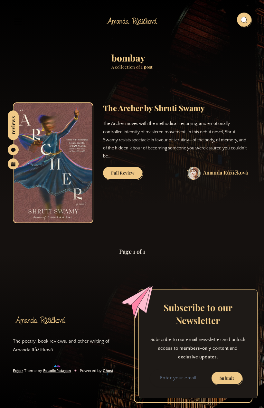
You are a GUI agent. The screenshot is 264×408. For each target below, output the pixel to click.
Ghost (108, 370)
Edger (18, 370)
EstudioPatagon (57, 370)
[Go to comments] (13, 149)
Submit (227, 378)
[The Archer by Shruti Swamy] (53, 162)
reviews (13, 125)
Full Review (126, 174)
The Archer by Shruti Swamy (154, 108)
